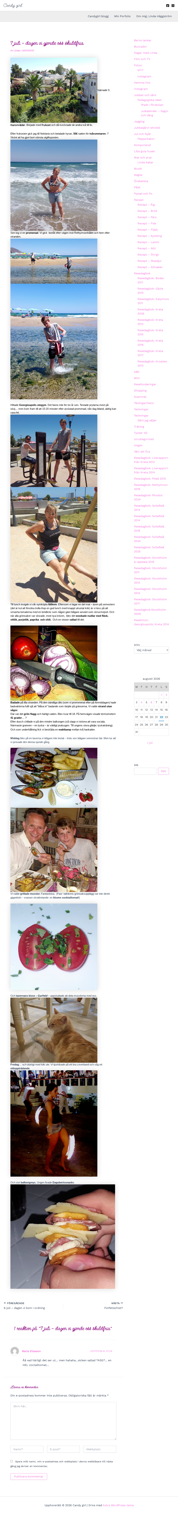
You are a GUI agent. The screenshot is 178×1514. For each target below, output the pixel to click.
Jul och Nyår (142, 134)
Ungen (138, 445)
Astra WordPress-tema (118, 1505)
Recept (139, 199)
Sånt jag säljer (147, 420)
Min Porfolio (122, 16)
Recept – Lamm (148, 242)
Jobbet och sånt (145, 95)
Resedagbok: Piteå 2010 (150, 478)
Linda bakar (145, 162)
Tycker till (140, 433)
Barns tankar (142, 40)
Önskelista (141, 181)
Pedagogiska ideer (149, 100)
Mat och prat (143, 157)
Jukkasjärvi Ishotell (147, 127)
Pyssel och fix (143, 193)
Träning (139, 426)
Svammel (140, 396)
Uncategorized (144, 439)
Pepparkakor (146, 138)
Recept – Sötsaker (150, 267)
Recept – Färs (146, 217)
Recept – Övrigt (148, 254)
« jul (149, 742)
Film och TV (142, 59)
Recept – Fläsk (147, 229)
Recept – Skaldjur (149, 261)
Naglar (138, 175)
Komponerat (142, 145)
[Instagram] (173, 5)
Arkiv (137, 644)
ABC (137, 371)
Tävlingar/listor (144, 403)
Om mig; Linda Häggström (154, 16)
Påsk (137, 187)
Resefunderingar (145, 384)
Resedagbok (142, 273)
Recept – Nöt (146, 248)
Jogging (139, 121)
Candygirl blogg (98, 16)
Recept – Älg (146, 204)
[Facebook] (167, 5)
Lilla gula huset (144, 151)
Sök (136, 765)
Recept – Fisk (146, 223)
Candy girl (12, 5)
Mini (137, 378)
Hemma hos (142, 82)
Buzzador (140, 46)
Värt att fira (142, 451)
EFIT (140, 70)
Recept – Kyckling (149, 236)
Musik (138, 168)
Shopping (140, 390)
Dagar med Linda (145, 52)
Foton (138, 65)
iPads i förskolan (152, 104)
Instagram (144, 76)
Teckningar (141, 409)
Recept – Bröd (147, 211)
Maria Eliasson (31, 1351)
